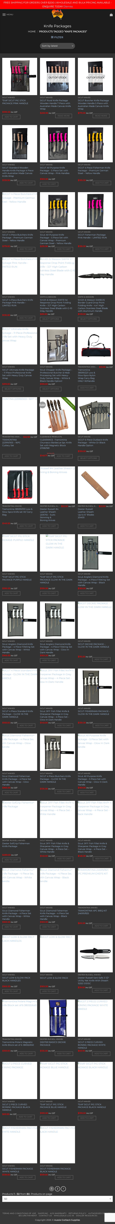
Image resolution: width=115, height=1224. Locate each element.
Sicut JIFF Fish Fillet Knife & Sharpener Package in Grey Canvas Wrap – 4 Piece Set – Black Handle (92, 847)
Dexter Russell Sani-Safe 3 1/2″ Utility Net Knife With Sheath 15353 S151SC (93, 980)
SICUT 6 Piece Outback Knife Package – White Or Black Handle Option (93, 442)
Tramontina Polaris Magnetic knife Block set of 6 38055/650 (18, 1043)
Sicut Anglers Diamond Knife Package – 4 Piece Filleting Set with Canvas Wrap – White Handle (18, 648)
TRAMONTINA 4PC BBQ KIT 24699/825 (92, 912)
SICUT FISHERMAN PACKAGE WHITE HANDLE (17, 1170)
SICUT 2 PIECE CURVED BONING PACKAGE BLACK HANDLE (16, 1107)
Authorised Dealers (100, 1213)
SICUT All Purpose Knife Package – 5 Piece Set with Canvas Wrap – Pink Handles (54, 170)
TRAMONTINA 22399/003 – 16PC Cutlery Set (11, 442)
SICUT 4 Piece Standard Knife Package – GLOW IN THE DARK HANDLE (17, 714)
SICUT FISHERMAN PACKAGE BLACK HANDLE (55, 1170)
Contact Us (45, 1215)
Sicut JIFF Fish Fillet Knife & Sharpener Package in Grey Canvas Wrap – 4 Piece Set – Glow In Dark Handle (54, 715)
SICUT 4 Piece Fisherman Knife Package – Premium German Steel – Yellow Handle (94, 170)
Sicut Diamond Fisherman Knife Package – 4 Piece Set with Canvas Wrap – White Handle (16, 914)
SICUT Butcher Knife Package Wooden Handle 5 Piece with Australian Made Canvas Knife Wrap (93, 104)
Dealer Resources (86, 1215)
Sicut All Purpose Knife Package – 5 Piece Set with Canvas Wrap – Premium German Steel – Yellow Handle (55, 238)
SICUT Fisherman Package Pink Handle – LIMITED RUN (92, 236)
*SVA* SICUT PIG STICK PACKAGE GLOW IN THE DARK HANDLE (56, 580)
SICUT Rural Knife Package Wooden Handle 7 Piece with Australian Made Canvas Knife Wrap (55, 104)
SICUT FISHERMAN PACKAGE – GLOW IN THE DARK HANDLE (94, 712)
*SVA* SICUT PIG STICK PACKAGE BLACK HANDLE (92, 1106)
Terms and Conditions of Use (19, 1213)
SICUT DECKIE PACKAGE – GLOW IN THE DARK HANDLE (93, 645)
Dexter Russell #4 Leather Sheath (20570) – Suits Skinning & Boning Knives (49, 515)
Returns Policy (77, 1213)
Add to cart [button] (11, 117)
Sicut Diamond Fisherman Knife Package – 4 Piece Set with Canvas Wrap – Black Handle (54, 914)
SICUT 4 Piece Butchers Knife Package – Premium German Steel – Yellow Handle (17, 237)
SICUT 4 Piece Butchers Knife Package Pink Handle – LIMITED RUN (17, 303)
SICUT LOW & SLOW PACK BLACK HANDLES (16, 979)
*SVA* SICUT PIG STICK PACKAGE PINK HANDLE (15, 102)
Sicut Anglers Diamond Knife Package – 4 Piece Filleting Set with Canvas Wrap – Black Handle (94, 581)
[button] (7, 14)
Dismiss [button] (68, 6)
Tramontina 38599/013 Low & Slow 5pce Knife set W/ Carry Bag (17, 512)
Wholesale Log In (64, 1215)
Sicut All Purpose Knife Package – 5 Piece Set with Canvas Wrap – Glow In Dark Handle (92, 780)
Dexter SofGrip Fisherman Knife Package (16, 845)
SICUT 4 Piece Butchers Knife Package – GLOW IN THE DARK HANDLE (55, 779)
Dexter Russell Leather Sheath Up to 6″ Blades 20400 (86, 513)
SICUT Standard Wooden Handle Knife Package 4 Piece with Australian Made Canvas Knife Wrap (17, 171)
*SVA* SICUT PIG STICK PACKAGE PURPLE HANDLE (17, 578)
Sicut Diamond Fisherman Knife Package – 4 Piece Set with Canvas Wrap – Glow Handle (16, 780)
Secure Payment (28, 1215)
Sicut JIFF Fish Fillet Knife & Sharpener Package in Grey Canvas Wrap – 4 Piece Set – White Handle (54, 847)
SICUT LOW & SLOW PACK (54, 978)
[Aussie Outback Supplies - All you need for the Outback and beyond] (57, 14)
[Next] (63, 1188)
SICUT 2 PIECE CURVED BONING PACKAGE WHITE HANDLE (92, 1045)
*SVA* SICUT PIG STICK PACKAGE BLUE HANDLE (53, 1106)
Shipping (43, 1213)
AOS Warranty (58, 1213)
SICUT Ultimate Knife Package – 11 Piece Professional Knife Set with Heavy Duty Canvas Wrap (18, 374)
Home (32, 31)
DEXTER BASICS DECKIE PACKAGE (53, 1043)
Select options (50, 319)
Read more (64, 116)
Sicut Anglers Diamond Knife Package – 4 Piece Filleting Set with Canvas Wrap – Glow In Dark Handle (56, 648)
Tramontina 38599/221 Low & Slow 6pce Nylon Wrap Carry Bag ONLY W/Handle (86, 375)
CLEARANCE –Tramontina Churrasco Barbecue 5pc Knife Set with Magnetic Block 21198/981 (56, 443)
